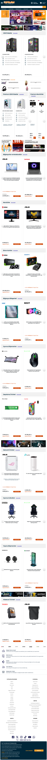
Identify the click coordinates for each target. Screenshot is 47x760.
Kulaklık (11, 698)
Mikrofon (11, 700)
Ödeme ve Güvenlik (35, 688)
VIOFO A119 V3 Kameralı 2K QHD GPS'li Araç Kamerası (11, 624)
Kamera (11, 706)
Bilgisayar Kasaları (11, 690)
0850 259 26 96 (25, 740)
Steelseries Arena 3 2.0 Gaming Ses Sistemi (11, 570)
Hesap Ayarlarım (35, 720)
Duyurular (35, 713)
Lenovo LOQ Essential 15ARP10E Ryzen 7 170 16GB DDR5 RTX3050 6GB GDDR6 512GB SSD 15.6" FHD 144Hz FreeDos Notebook (34, 179)
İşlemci (12, 681)
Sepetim (35, 727)
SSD (12, 688)
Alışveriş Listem (35, 726)
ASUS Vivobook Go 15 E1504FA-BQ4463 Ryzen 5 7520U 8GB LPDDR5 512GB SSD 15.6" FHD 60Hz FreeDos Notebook (11, 179)
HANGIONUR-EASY (29, 54)
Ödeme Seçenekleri (35, 706)
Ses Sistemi (12, 704)
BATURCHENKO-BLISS (8, 110)
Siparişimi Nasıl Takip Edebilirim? (35, 704)
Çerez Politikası (35, 694)
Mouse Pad (12, 702)
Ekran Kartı (12, 685)
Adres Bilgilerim (35, 722)
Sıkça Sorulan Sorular (35, 710)
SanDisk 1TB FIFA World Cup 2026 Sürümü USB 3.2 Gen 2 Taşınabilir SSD (34, 418)
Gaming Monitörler (11, 709)
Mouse (12, 697)
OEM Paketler (11, 713)
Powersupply (11, 692)
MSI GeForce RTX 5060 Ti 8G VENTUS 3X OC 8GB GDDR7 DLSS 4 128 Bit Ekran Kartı (11, 275)
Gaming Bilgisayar (12, 711)
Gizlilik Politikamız (35, 695)
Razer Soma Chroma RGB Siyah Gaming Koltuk (34, 522)
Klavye (12, 695)
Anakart (11, 683)
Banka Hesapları (35, 686)
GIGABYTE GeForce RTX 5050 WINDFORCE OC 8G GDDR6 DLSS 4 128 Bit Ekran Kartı (34, 275)
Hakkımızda (35, 681)
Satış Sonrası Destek (35, 712)
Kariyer (35, 683)
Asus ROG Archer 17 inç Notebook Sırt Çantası (34, 624)
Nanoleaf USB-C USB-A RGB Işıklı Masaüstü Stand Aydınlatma (34, 570)
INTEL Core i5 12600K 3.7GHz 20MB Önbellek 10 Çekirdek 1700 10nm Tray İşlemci (11, 323)
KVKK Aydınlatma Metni (35, 692)
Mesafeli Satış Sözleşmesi (35, 697)
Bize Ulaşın (35, 715)
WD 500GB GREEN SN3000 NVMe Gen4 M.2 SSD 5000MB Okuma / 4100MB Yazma (11, 419)
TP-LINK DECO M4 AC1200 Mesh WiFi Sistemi (34, 474)
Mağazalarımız (35, 685)
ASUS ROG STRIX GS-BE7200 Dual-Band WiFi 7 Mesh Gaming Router (11, 474)
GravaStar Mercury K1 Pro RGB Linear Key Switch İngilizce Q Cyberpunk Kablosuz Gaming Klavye (12, 371)
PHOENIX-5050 (6, 54)
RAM (12, 686)
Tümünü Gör (15, 33)
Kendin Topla (11, 714)
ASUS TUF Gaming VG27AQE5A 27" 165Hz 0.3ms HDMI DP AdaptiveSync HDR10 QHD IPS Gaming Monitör (34, 227)
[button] (2, 3)
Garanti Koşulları (35, 690)
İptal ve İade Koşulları (35, 708)
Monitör (11, 694)
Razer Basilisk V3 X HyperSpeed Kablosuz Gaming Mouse (34, 370)
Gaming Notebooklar (12, 707)
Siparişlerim (35, 724)
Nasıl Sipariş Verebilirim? (35, 703)
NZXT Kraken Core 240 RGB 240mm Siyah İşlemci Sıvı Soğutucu (34, 322)
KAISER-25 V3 (19, 110)
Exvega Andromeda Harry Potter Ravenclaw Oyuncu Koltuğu (11, 522)
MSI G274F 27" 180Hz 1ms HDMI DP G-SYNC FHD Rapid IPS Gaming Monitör (12, 226)
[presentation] (3, 56)
